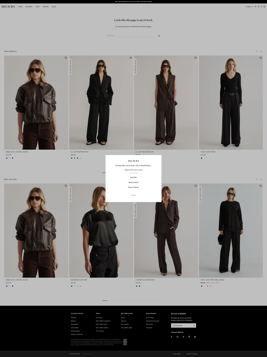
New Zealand (133, 182)
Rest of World (133, 187)
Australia (133, 177)
